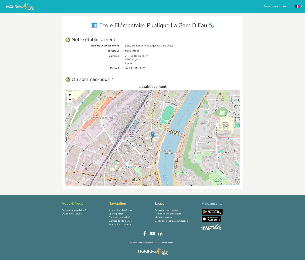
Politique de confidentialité (168, 213)
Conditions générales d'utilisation (171, 220)
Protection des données (166, 210)
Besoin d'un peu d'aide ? (74, 210)
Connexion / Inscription (275, 6)
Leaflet (220, 184)
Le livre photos (115, 213)
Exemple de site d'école (120, 220)
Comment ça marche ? (119, 217)
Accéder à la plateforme (120, 210)
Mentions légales (163, 217)
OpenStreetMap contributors (231, 184)
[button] (298, 6)
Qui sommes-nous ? (72, 213)
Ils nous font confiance (119, 224)
